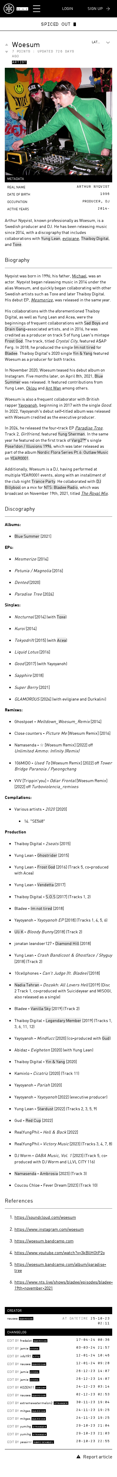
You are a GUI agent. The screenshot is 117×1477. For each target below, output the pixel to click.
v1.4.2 (22, 9)
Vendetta (45, 884)
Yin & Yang (82, 353)
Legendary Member (63, 1020)
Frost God (14, 340)
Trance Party (43, 481)
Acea (61, 640)
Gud (106, 1038)
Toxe (17, 244)
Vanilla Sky (41, 1008)
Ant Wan (53, 387)
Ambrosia (49, 1173)
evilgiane (70, 238)
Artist (19, 62)
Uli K (18, 931)
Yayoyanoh (27, 405)
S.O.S (51, 896)
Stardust (45, 1108)
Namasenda (25, 1173)
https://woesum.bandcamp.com (44, 1240)
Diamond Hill (67, 943)
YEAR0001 (19, 458)
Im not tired (84, 347)
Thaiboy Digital (95, 238)
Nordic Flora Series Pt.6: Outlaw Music (72, 452)
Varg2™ (78, 440)
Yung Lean (50, 238)
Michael (79, 275)
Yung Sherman (71, 433)
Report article (97, 1456)
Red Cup (33, 1120)
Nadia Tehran (26, 984)
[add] (6, 44)
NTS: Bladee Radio (61, 487)
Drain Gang (15, 328)
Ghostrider (47, 855)
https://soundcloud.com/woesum (45, 1217)
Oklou (31, 387)
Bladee (11, 353)
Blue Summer (27, 536)
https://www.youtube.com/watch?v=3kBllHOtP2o (59, 1252)
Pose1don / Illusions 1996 (28, 446)
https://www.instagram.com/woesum (49, 1229)
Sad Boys (92, 322)
